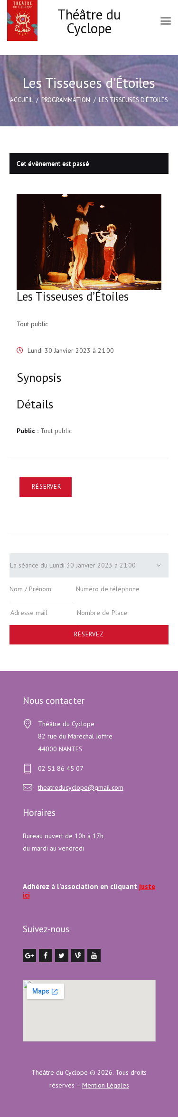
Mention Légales (105, 1085)
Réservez (89, 634)
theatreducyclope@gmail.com (80, 787)
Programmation (65, 100)
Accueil (21, 100)
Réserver (46, 487)
